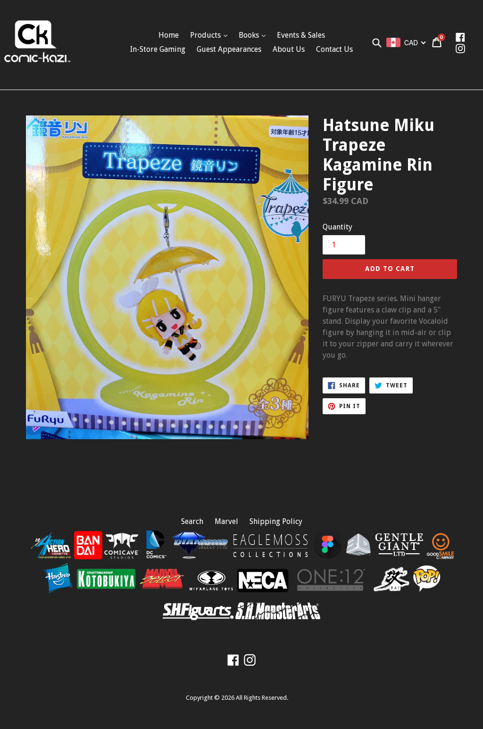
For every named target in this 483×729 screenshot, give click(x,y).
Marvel (226, 521)
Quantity (337, 226)
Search (192, 521)
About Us (289, 49)
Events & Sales (301, 35)
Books (250, 35)
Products (206, 35)
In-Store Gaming (157, 49)
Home (168, 35)
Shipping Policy (276, 521)
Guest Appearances (229, 49)
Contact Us (334, 49)
